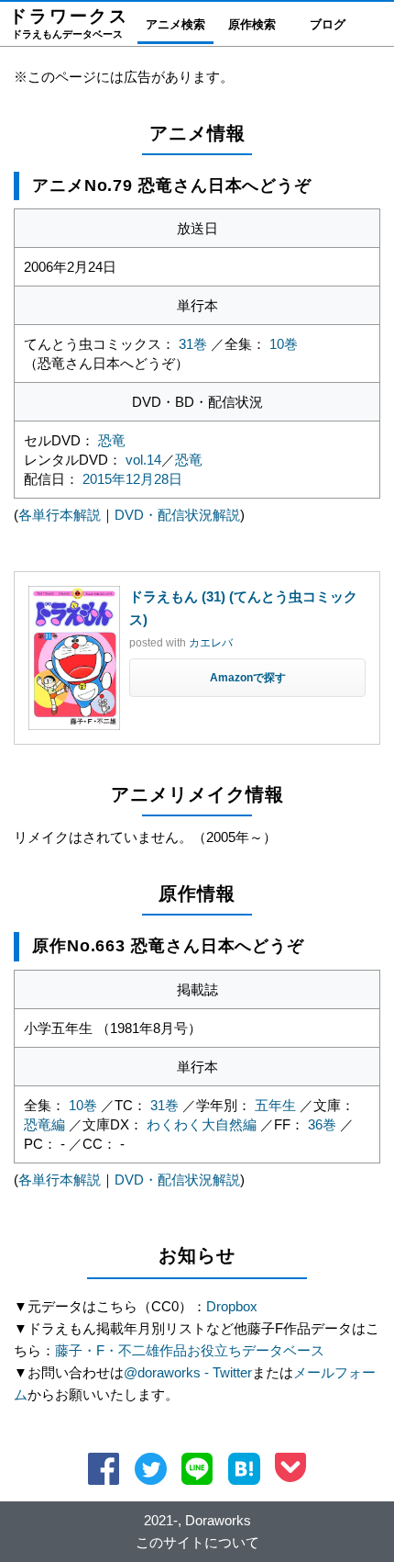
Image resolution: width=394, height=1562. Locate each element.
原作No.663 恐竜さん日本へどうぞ (168, 946)
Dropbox (231, 1306)
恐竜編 (44, 1124)
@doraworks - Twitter (188, 1372)
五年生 (275, 1105)
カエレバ (211, 642)
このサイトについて (197, 1542)
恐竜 (112, 440)
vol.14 (143, 459)
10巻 (283, 344)
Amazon (231, 677)
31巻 (193, 344)
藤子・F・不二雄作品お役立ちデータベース (189, 1350)
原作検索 (252, 24)
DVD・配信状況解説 (177, 515)
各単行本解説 (59, 515)
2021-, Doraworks (197, 1520)
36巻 (322, 1124)
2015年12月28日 (132, 479)
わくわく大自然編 (202, 1124)
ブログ (327, 24)
